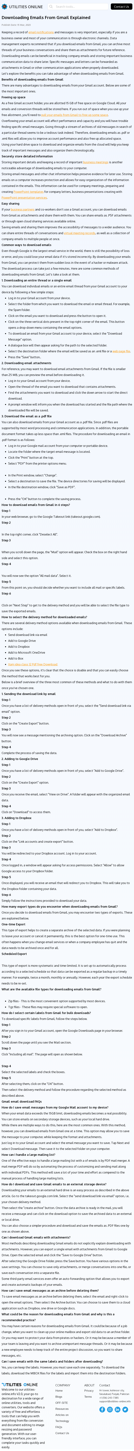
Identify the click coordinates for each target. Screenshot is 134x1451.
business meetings (95, 162)
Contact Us (121, 6)
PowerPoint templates (29, 191)
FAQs (58, 1427)
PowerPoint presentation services (24, 197)
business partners (22, 209)
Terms (88, 1396)
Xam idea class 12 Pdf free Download (33, 664)
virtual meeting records (79, 233)
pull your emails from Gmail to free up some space (74, 115)
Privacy (89, 1390)
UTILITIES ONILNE (26, 6)
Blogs (58, 1396)
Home (59, 1390)
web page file (121, 351)
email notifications (41, 32)
